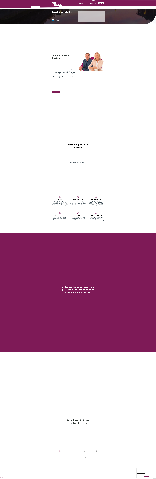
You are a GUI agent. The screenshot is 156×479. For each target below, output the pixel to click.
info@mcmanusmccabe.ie (100, 0)
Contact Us (101, 3)
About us (86, 3)
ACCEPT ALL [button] (146, 476)
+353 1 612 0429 (93, 0)
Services (80, 3)
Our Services (55, 34)
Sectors (91, 3)
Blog (95, 3)
